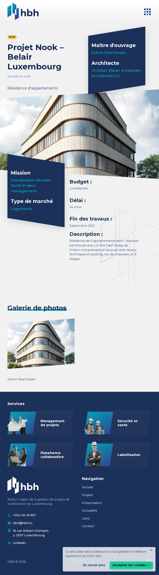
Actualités (89, 510)
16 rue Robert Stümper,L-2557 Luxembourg (31, 533)
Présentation (92, 503)
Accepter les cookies (129, 565)
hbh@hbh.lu (22, 523)
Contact (88, 526)
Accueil (87, 487)
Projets (87, 495)
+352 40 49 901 (24, 515)
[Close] (151, 550)
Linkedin (19, 543)
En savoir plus (94, 565)
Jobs (86, 518)
